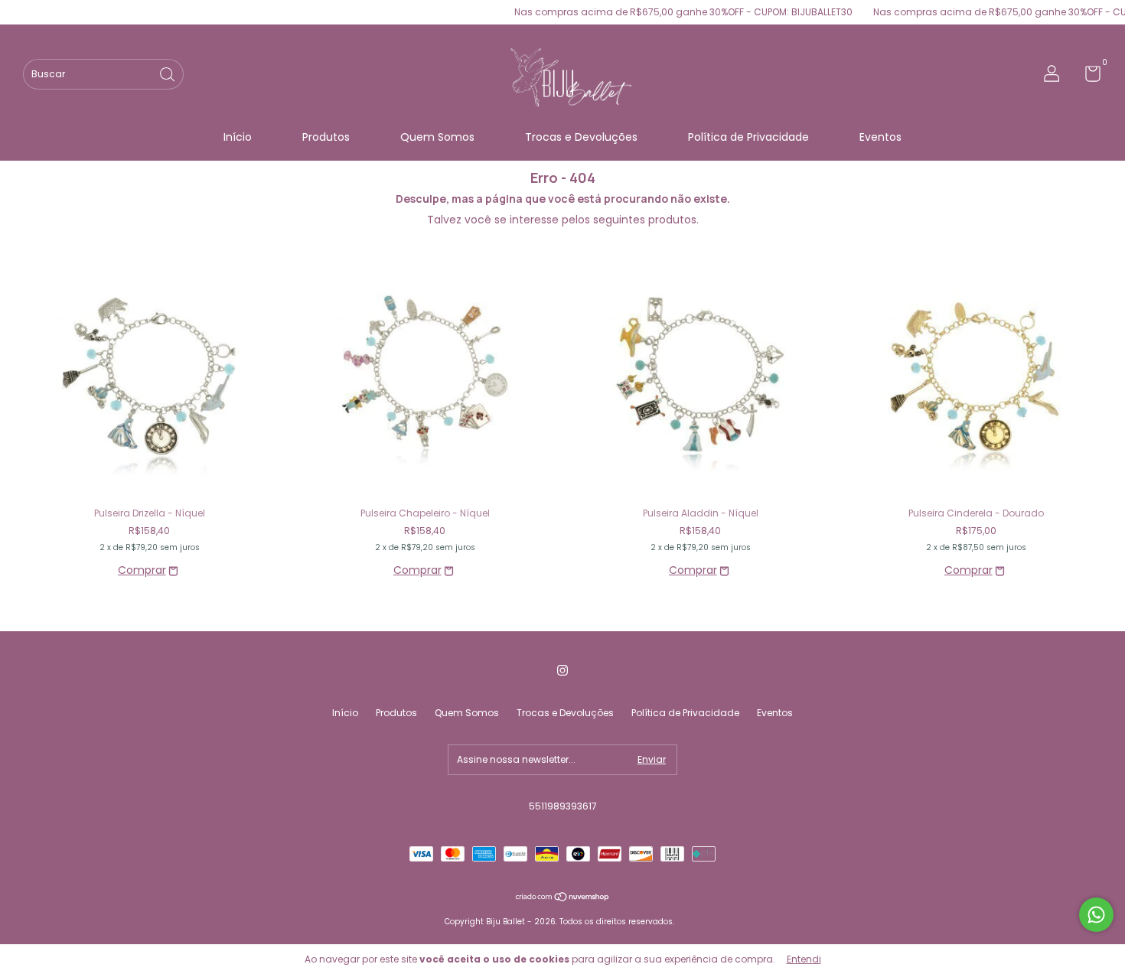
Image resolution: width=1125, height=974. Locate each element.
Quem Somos (437, 137)
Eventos (880, 137)
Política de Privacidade (748, 137)
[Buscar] (168, 73)
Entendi (804, 959)
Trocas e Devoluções (581, 137)
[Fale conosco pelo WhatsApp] (1096, 914)
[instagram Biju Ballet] (562, 670)
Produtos (326, 137)
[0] (1087, 77)
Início (237, 137)
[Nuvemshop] (563, 898)
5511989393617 (563, 806)
